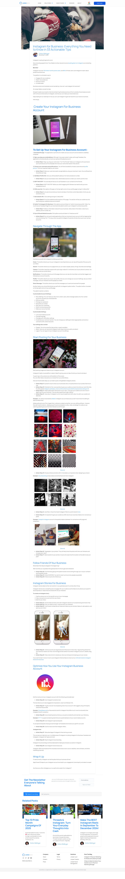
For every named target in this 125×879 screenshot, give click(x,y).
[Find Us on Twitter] (28, 858)
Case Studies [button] (60, 3)
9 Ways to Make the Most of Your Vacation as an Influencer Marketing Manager (92, 862)
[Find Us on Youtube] (31, 858)
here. (79, 512)
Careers (45, 859)
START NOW (99, 3)
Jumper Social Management (74, 862)
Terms (58, 857)
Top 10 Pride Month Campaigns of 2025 (33, 824)
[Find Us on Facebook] (26, 858)
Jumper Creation (74, 859)
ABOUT (79, 3)
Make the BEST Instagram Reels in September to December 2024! (89, 824)
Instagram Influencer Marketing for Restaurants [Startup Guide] (92, 857)
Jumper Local (73, 857)
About (44, 857)
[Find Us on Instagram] (23, 858)
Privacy (58, 859)
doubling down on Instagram (75, 63)
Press (44, 862)
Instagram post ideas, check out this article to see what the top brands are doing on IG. (66, 389)
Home (39, 3)
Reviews (71, 3)
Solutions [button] (47, 3)
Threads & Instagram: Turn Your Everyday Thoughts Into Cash (62, 825)
